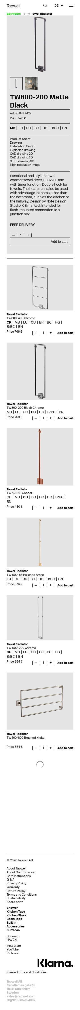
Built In (11, 923)
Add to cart (59, 241)
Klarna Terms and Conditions (26, 972)
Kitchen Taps (16, 912)
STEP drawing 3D (22, 161)
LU (25, 322)
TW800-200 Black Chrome (25, 408)
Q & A (10, 879)
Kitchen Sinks (16, 915)
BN (20, 326)
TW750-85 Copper (19, 493)
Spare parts (15, 902)
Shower (12, 908)
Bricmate (13, 936)
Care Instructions (19, 876)
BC (49, 322)
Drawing (16, 143)
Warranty (13, 887)
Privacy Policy (16, 883)
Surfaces (13, 930)
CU (33, 322)
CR (9, 322)
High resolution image (25, 165)
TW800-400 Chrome (21, 318)
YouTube (13, 949)
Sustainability (16, 898)
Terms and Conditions (22, 894)
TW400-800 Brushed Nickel (26, 738)
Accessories (16, 926)
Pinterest (13, 953)
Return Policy (16, 891)
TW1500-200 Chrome (21, 648)
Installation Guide (22, 146)
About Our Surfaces (20, 872)
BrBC (11, 326)
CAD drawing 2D (21, 154)
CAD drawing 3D (21, 157)
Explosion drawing (22, 150)
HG (57, 322)
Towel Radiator (41, 13)
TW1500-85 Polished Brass (25, 575)
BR (41, 322)
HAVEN (12, 940)
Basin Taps (14, 919)
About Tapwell (16, 868)
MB (17, 322)
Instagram (14, 946)
